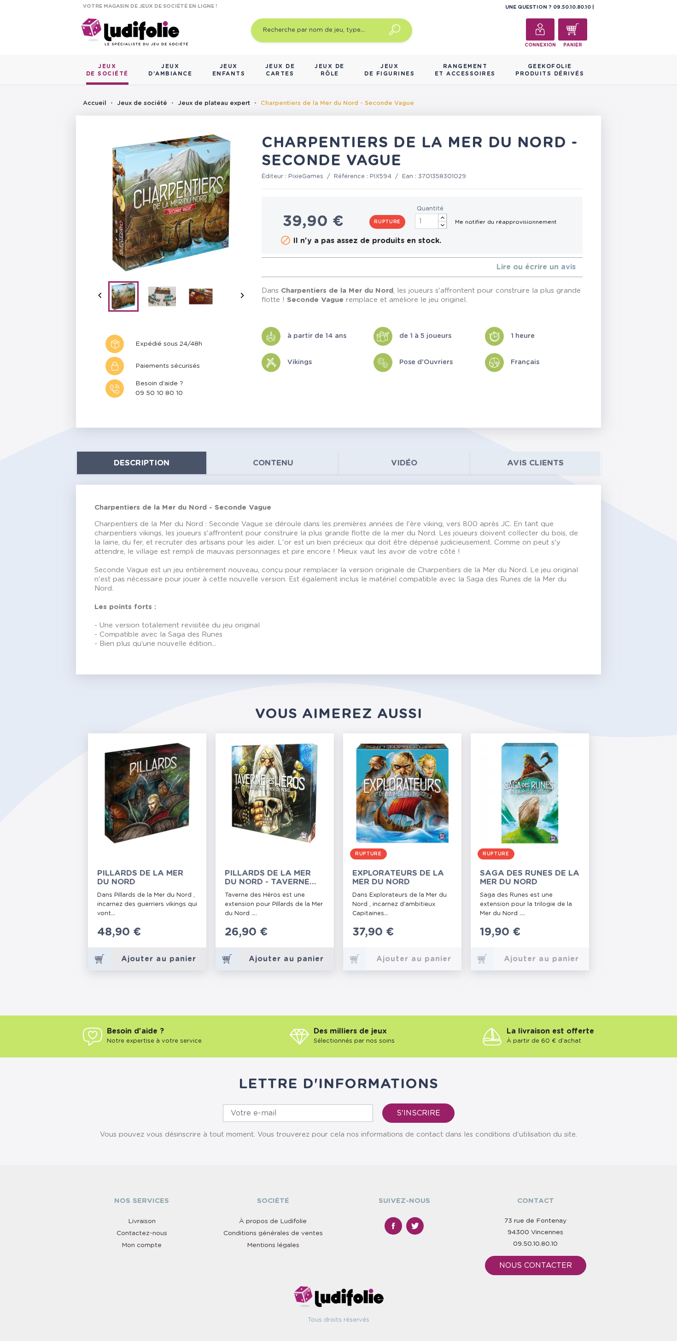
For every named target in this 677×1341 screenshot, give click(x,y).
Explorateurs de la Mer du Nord (398, 877)
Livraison (142, 1221)
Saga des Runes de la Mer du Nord (529, 877)
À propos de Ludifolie (273, 1221)
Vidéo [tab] (404, 463)
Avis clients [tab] (535, 463)
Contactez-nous (142, 1233)
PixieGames (305, 177)
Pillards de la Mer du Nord (140, 877)
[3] (278, 267)
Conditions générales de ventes (273, 1233)
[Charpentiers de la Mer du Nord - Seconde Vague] (127, 298)
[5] (293, 267)
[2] (271, 267)
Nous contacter (535, 1265)
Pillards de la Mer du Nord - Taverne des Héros (268, 877)
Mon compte (142, 1245)
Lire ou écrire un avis (536, 267)
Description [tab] (141, 463)
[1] (264, 267)
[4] (286, 267)
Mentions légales (273, 1245)
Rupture (387, 222)
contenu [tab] (273, 463)
